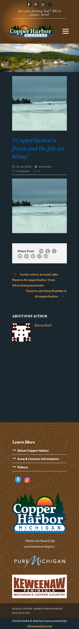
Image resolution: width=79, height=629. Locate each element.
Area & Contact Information (38, 459)
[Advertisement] (39, 384)
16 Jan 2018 (23, 166)
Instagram (23, 171)
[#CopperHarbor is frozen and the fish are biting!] (39, 205)
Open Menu (65, 31)
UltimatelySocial (39, 626)
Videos (22, 467)
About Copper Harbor (33, 450)
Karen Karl (45, 166)
